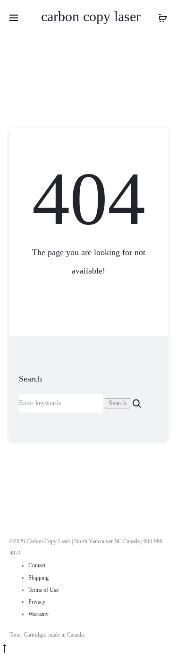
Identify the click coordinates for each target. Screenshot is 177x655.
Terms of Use (43, 590)
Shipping (38, 577)
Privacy (36, 601)
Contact (36, 565)
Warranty (38, 614)
